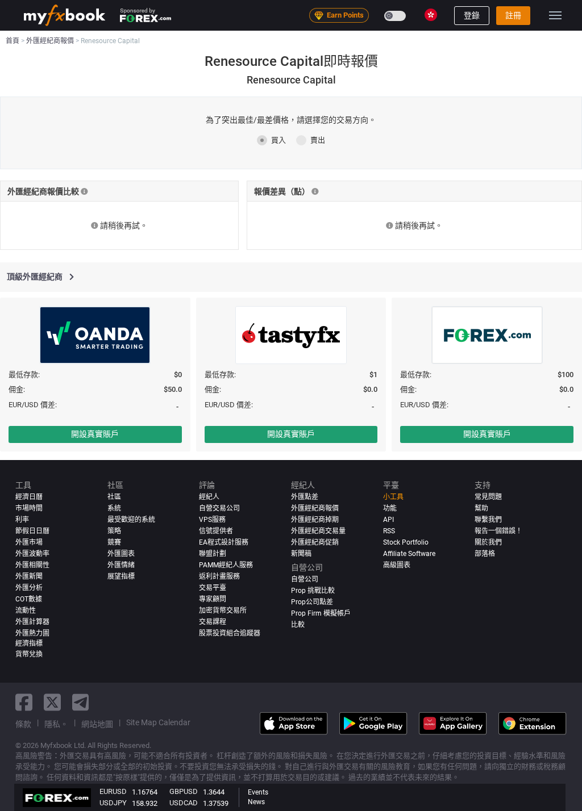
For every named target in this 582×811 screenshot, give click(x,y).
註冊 (513, 15)
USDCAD (183, 803)
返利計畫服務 (219, 576)
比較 (298, 625)
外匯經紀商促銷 (315, 542)
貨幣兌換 (29, 654)
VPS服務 (212, 520)
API (388, 520)
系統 (114, 508)
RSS (389, 531)
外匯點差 (304, 497)
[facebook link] (23, 702)
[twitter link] (52, 702)
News (256, 802)
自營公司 (304, 579)
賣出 (317, 140)
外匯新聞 (29, 576)
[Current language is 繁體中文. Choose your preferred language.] (430, 15)
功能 (390, 508)
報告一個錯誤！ (498, 531)
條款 (23, 724)
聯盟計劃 (212, 554)
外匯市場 (29, 542)
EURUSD (113, 791)
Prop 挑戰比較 (313, 591)
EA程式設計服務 (223, 542)
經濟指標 (29, 643)
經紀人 (209, 497)
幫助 (481, 508)
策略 (114, 531)
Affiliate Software (409, 554)
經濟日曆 (29, 497)
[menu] (555, 15)
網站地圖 (97, 724)
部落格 (485, 554)
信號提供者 (216, 531)
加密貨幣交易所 (223, 610)
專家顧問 (212, 599)
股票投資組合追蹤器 (229, 633)
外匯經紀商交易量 (318, 531)
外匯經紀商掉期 (315, 520)
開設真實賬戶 (95, 433)
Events (258, 792)
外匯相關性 (32, 565)
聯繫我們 (488, 520)
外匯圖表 (121, 554)
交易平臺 (212, 588)
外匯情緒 (121, 565)
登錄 (472, 15)
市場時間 (29, 508)
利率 (22, 520)
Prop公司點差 (312, 602)
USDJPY (113, 803)
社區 (114, 497)
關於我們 (488, 542)
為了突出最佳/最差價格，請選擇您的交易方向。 (291, 119)
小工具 (393, 497)
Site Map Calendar (158, 722)
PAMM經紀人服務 (226, 565)
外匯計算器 (32, 622)
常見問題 (488, 497)
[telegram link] (80, 702)
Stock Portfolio (406, 542)
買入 (278, 140)
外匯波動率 (32, 554)
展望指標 (121, 576)
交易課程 (212, 622)
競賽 (114, 542)
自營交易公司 (219, 508)
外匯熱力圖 (32, 633)
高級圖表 (396, 565)
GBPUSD (183, 791)
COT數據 (28, 599)
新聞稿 (301, 554)
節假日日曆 (32, 531)
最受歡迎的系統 (131, 520)
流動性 (25, 610)
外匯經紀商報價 (315, 508)
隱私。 (56, 724)
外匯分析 (29, 588)
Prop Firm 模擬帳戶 (321, 613)
